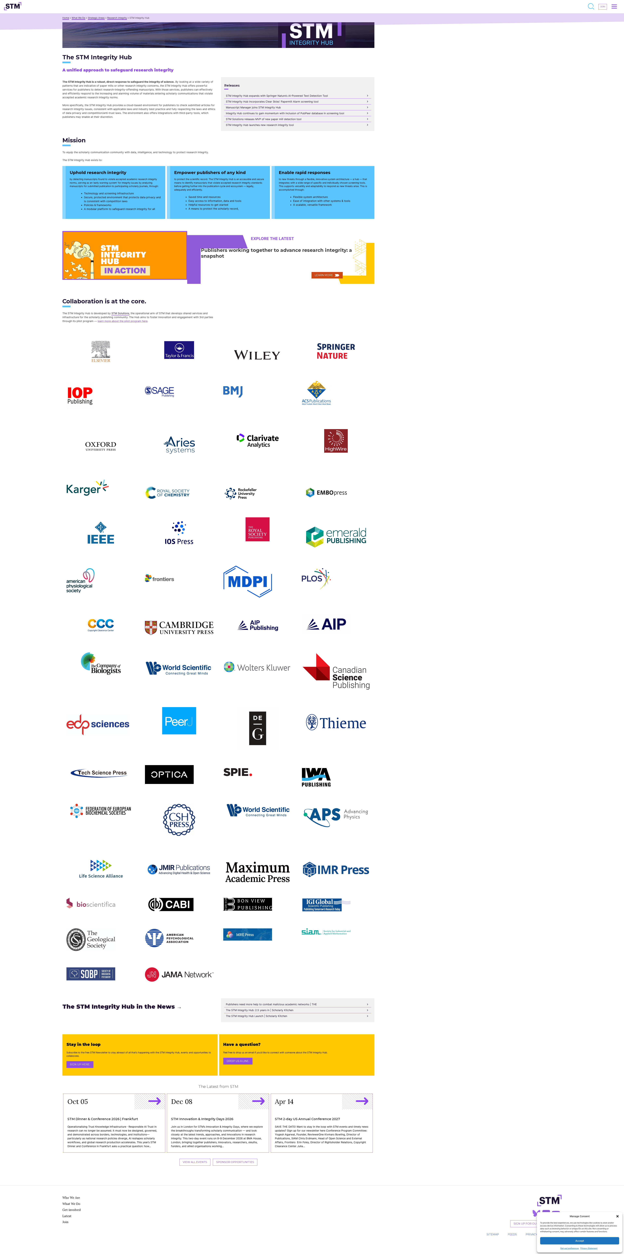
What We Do (78, 17)
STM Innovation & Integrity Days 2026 (202, 1119)
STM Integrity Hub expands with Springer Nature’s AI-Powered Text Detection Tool (277, 95)
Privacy (531, 1234)
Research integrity (117, 17)
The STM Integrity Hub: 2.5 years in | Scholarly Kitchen (259, 1010)
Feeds (512, 1234)
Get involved (71, 1210)
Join (65, 1222)
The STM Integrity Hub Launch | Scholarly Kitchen (256, 1016)
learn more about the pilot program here (122, 321)
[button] (617, 1216)
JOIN (602, 6)
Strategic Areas (96, 17)
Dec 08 (181, 1101)
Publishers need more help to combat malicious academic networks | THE (271, 1004)
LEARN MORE (324, 275)
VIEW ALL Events (195, 1162)
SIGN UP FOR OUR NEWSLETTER (536, 1223)
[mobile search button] (591, 7)
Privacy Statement (588, 1248)
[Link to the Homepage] (12, 6)
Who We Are (71, 1198)
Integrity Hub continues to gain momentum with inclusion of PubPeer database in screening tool (285, 113)
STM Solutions (120, 313)
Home (65, 17)
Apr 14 (284, 1101)
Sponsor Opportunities (235, 1162)
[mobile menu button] (614, 7)
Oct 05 (77, 1101)
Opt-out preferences (569, 1248)
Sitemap (493, 1234)
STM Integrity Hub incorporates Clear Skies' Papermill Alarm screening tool (272, 101)
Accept (579, 1240)
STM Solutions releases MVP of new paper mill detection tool (263, 119)
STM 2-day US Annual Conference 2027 (307, 1119)
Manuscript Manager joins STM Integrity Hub (253, 107)
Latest (67, 1216)
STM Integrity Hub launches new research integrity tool (260, 125)
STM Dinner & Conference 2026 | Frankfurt (102, 1119)
